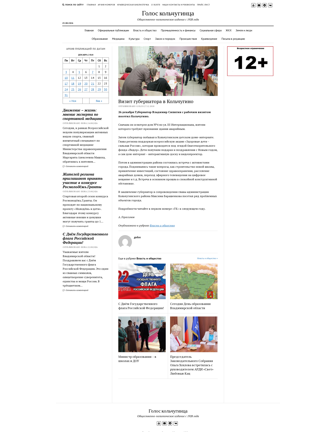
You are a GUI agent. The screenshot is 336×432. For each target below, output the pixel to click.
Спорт (147, 38)
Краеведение (209, 38)
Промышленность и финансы (178, 30)
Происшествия (188, 38)
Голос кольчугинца (168, 12)
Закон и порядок (165, 38)
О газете (155, 4)
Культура (134, 38)
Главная (91, 4)
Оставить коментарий (76, 166)
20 (86, 83)
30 (105, 89)
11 (72, 77)
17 (66, 83)
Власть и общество (145, 30)
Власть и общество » (207, 258)
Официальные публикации (113, 30)
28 (92, 89)
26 (79, 89)
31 (66, 95)
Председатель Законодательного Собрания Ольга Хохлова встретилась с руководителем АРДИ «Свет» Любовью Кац (191, 364)
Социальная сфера (211, 30)
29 (99, 89)
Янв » (99, 101)
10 (66, 77)
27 (86, 89)
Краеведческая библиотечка (133, 4)
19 (79, 83)
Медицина (118, 38)
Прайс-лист (203, 4)
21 (92, 83)
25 (72, 89)
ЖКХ (229, 30)
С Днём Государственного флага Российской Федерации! (85, 238)
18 (72, 83)
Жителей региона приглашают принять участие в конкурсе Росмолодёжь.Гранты (83, 180)
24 (66, 89)
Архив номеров (106, 4)
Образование (100, 38)
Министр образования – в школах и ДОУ (137, 358)
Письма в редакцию (233, 38)
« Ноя (72, 101)
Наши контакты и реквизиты (178, 4)
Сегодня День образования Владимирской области (190, 306)
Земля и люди (244, 30)
